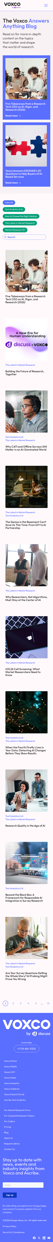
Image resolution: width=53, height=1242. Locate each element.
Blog (6, 1132)
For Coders (9, 1121)
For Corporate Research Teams (19, 1115)
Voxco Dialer (10, 1077)
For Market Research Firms (17, 1110)
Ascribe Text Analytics (15, 1100)
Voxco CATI (9, 1072)
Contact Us (9, 1149)
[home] (11, 5)
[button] (45, 5)
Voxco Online (10, 1061)
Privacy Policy (39, 1205)
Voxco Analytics (11, 1083)
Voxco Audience (11, 1088)
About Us (8, 1138)
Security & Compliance (14, 1232)
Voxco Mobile (10, 1066)
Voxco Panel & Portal (14, 1094)
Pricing (7, 1126)
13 (48, 1003)
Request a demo (12, 1143)
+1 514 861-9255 (26, 1048)
